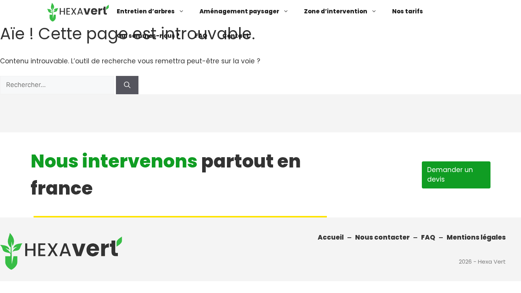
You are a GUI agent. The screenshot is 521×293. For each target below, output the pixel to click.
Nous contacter (382, 237)
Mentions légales (476, 237)
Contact (235, 36)
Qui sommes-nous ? (148, 36)
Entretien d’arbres (146, 11)
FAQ (201, 36)
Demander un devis (450, 174)
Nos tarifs (407, 11)
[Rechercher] (127, 85)
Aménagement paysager (239, 11)
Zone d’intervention (335, 11)
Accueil (331, 237)
